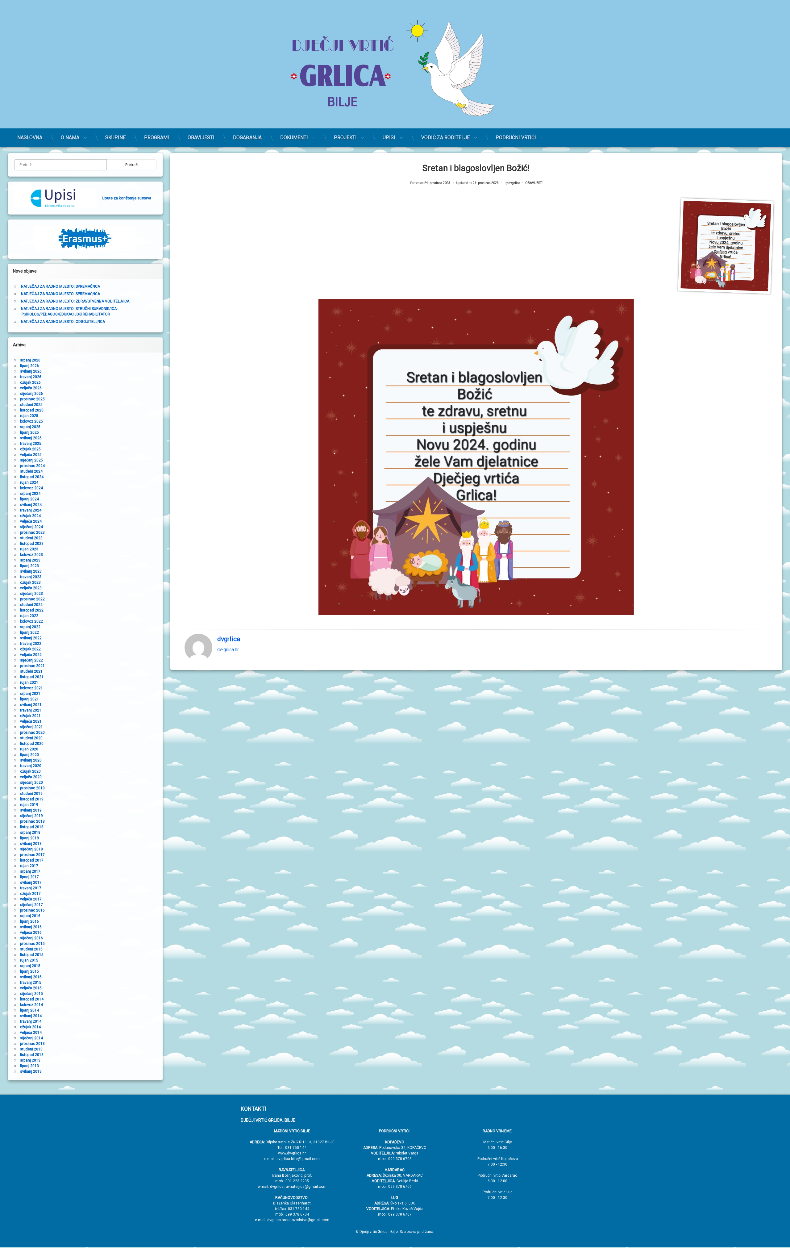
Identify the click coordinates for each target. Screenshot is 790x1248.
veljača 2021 (31, 721)
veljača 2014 (31, 1032)
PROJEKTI (345, 137)
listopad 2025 (32, 410)
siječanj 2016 (31, 938)
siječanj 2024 (31, 527)
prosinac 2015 (32, 943)
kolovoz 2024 (31, 488)
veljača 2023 (31, 588)
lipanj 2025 (29, 432)
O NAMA (70, 137)
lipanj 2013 (29, 1066)
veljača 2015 (31, 988)
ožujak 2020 (30, 771)
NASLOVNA (29, 137)
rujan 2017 (29, 866)
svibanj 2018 (31, 843)
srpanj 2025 (30, 427)
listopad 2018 (32, 827)
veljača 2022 (31, 655)
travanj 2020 (30, 766)
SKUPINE (115, 137)
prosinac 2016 (32, 910)
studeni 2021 (31, 671)
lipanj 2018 (29, 838)
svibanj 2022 (31, 638)
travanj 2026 (30, 377)
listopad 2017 (32, 860)
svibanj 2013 (31, 1071)
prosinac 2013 (32, 1043)
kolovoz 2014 (31, 1005)
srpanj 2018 (30, 832)
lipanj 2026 (29, 366)
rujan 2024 (29, 482)
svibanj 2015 (31, 977)
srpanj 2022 (30, 627)
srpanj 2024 (30, 493)
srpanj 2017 (30, 871)
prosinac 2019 (32, 788)
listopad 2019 (32, 799)
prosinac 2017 (32, 855)
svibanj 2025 (31, 438)
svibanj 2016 (31, 927)
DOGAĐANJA (247, 137)
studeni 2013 (31, 1049)
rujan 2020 (29, 749)
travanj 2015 (30, 982)
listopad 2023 (32, 543)
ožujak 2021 (30, 716)
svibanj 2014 (31, 1016)
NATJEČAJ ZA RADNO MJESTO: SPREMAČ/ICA (60, 286)
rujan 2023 (29, 549)
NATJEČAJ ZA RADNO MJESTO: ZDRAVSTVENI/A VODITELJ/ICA (75, 301)
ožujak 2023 (30, 582)
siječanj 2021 (31, 727)
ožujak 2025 (30, 449)
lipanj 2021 (29, 699)
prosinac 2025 (32, 399)
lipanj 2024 (29, 499)
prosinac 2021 (32, 666)
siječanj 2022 (31, 660)
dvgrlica (514, 183)
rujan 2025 (29, 416)
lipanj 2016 (29, 921)
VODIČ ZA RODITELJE (445, 137)
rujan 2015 (29, 960)
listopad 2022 (32, 610)
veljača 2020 (31, 777)
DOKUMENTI (294, 137)
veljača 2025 (31, 455)
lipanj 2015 (29, 971)
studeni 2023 (31, 538)
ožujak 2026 (30, 382)
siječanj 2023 (31, 593)
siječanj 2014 (31, 1038)
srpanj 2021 (30, 693)
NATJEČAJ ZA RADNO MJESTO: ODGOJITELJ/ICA (63, 321)
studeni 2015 (31, 949)
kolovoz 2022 (31, 621)
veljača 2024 (31, 521)
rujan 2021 (29, 682)
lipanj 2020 (29, 755)
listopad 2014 (32, 999)
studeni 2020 (31, 738)
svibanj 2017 (31, 882)
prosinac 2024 (32, 466)
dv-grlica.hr (228, 649)
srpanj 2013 (30, 1060)
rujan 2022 (29, 616)
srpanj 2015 (30, 966)
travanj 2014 (30, 1021)
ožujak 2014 (30, 1027)
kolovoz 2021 (31, 688)
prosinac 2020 (32, 732)
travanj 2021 (30, 710)
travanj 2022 (30, 643)
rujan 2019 (29, 805)
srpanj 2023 (30, 560)
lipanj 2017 (29, 877)
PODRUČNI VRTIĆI (516, 137)
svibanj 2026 (31, 371)
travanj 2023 (30, 577)
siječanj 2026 (31, 393)
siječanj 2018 (31, 849)
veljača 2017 (31, 899)
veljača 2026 (31, 388)
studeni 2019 (31, 793)
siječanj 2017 (31, 905)
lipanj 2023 (29, 566)
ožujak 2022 (30, 649)
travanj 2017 (30, 888)
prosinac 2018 (32, 821)
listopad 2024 (32, 477)
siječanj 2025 (31, 460)
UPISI (389, 137)
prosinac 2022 (32, 599)
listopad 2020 (32, 743)
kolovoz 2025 (31, 421)
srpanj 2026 (30, 360)
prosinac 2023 (32, 532)
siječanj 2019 (31, 816)
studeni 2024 (31, 471)
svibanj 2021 (31, 705)
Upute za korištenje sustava (126, 198)
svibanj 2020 (31, 760)
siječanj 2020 (31, 782)
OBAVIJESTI (201, 137)
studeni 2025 (31, 405)
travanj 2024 (30, 510)
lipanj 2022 (29, 632)
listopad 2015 (32, 955)
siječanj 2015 (31, 993)
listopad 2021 (32, 677)
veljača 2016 (31, 932)
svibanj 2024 (31, 505)
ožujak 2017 (30, 893)
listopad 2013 (32, 1055)
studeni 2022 (31, 605)
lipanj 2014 (29, 1010)
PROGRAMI (156, 137)
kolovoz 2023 (31, 555)
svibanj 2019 (31, 810)
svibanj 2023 (31, 571)
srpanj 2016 (30, 916)
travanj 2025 (30, 443)
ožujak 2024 (30, 516)
